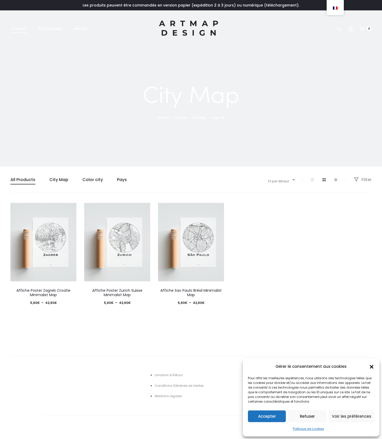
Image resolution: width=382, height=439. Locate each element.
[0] (362, 28)
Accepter (267, 416)
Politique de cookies (308, 429)
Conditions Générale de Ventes (179, 385)
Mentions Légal (166, 396)
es (180, 396)
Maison (80, 28)
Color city (92, 180)
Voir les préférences (351, 416)
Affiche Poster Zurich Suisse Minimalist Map (117, 292)
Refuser (307, 416)
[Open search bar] (339, 29)
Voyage (181, 117)
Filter (366, 180)
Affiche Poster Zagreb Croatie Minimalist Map (43, 292)
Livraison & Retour (169, 375)
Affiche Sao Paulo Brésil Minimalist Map (191, 292)
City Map (18, 28)
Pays (122, 180)
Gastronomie (50, 28)
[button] (371, 366)
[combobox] (280, 179)
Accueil (163, 117)
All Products (22, 180)
